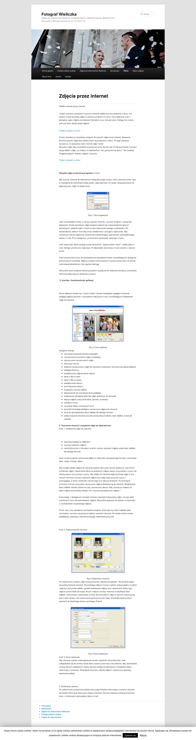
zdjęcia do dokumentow (51, 717)
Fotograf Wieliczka (59, 14)
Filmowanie (46, 705)
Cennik (58, 76)
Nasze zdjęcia (138, 70)
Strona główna (47, 70)
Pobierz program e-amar (69, 130)
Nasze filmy (46, 76)
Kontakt (68, 76)
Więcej (143, 735)
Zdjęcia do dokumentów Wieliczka (93, 70)
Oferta (125, 70)
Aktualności (114, 70)
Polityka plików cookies (66, 70)
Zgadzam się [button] (130, 735)
